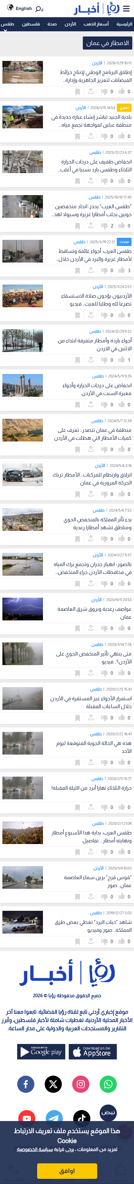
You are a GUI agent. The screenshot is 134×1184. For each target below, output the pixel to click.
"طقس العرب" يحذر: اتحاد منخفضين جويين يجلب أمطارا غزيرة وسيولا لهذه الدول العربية (91, 214)
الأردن (70, 23)
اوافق (67, 1170)
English (24, 8)
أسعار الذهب (96, 23)
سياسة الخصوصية (35, 1149)
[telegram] (54, 1118)
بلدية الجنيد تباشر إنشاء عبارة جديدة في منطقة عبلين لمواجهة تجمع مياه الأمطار (91, 125)
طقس (7, 23)
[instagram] (80, 1084)
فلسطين (31, 23)
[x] (53, 1084)
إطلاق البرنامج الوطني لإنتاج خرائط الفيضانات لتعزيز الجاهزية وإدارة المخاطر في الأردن (96, 80)
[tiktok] (81, 1118)
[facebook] (25, 1084)
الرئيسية (124, 23)
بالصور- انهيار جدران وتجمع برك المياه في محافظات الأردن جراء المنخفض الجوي (93, 572)
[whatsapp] (108, 1084)
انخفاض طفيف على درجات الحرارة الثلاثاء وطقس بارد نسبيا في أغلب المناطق (96, 169)
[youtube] (26, 1118)
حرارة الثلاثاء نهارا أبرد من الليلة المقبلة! (92, 788)
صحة (52, 23)
